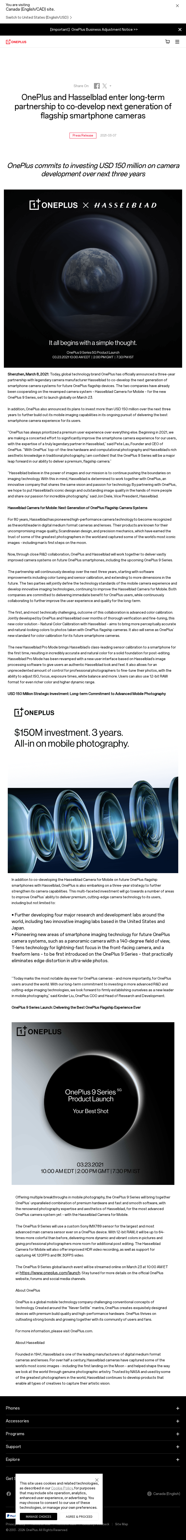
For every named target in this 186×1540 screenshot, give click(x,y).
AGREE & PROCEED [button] (79, 1516)
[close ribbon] (180, 29)
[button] (97, 1479)
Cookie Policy (62, 1488)
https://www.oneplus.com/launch (50, 1273)
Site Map (121, 1524)
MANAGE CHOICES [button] (38, 1516)
